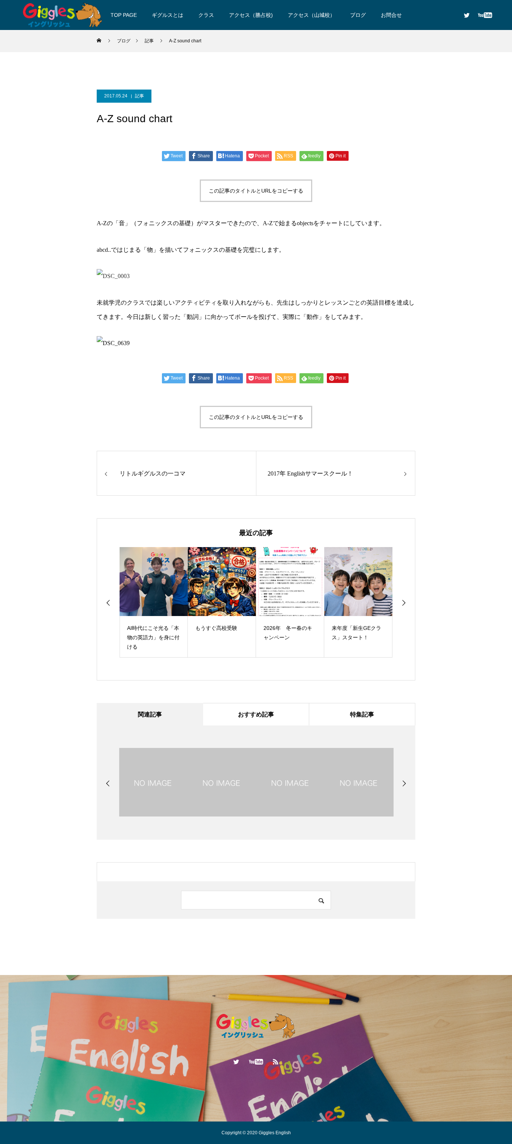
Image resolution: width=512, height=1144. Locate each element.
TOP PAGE (124, 15)
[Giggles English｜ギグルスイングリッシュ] (63, 14)
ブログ (358, 15)
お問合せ (391, 15)
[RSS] (276, 1061)
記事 (139, 96)
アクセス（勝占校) (251, 15)
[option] (161, 602)
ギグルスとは (167, 15)
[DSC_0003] (113, 276)
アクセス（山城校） (311, 15)
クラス (206, 15)
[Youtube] (484, 15)
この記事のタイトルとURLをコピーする (256, 191)
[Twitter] (466, 15)
